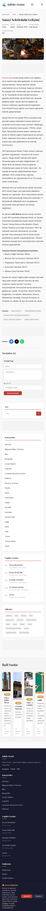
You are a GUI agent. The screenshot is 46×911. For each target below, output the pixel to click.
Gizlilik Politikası (7, 878)
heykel (22, 624)
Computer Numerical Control (15, 473)
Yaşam (7, 546)
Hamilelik (8, 507)
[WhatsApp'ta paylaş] (22, 341)
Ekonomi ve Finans (11, 483)
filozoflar (20, 620)
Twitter (12, 769)
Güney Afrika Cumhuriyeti (31, 704)
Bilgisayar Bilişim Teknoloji (14, 449)
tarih (31, 615)
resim (15, 624)
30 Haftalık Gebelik (16, 587)
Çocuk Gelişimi (10, 464)
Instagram (5, 769)
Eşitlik (39, 700)
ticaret (26, 628)
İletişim (4, 874)
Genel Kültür (9, 498)
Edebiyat (8, 478)
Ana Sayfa (5, 14)
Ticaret (7, 536)
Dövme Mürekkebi (16, 565)
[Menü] (32, 4)
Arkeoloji (8, 444)
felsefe (23, 615)
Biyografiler (9, 459)
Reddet (38, 896)
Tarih (14, 14)
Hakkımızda (6, 870)
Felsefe (7, 488)
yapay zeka (10, 620)
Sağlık (7, 522)
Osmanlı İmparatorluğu (13, 628)
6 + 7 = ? (7, 383)
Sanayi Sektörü (16, 311)
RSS (18, 769)
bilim (16, 615)
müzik (30, 624)
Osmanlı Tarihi (10, 517)
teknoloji (9, 615)
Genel (7, 493)
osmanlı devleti (11, 632)
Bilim (6, 454)
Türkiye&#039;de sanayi (33, 311)
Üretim (11, 595)
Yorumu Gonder (13, 393)
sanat (8, 624)
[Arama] (42, 4)
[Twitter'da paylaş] (17, 341)
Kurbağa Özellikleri (16, 580)
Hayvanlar (8, 512)
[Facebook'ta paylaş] (11, 341)
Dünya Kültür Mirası (6, 700)
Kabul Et (27, 896)
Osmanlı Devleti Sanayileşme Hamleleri (16, 315)
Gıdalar (7, 502)
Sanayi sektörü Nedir (32, 319)
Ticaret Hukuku (10, 541)
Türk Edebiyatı (24, 632)
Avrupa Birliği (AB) (15, 572)
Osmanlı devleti (8, 78)
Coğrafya (8, 469)
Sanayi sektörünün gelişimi (12, 319)
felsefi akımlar (31, 620)
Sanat (7, 527)
